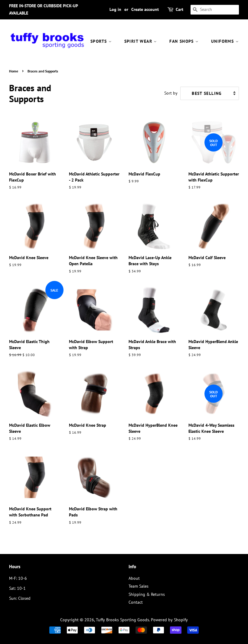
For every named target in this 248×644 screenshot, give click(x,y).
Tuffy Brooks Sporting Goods (122, 619)
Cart (179, 9)
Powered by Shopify (169, 619)
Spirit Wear (139, 41)
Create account (145, 9)
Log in (115, 9)
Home (13, 71)
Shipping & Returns (147, 594)
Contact (136, 602)
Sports (99, 41)
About (134, 578)
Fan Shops (182, 41)
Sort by (171, 93)
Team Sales (138, 586)
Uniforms (223, 41)
